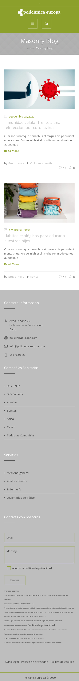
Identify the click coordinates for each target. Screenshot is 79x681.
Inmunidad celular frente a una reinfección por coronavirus (32, 125)
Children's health (41, 163)
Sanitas (12, 410)
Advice (34, 276)
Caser (11, 427)
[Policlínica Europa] (39, 12)
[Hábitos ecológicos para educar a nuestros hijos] (39, 203)
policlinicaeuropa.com (23, 338)
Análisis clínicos (17, 481)
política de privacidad (38, 568)
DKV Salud (13, 386)
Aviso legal (12, 662)
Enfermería (14, 489)
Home (30, 48)
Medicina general (18, 473)
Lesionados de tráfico (21, 498)
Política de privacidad (41, 625)
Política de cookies (62, 662)
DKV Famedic (15, 394)
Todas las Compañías (21, 435)
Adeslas (12, 402)
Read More (11, 151)
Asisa (10, 419)
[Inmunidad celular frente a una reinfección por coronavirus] (39, 89)
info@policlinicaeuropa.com (27, 346)
